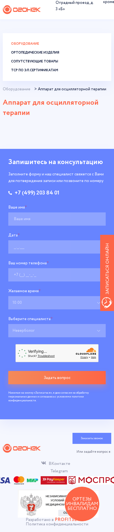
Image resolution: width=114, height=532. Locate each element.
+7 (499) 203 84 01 (37, 193)
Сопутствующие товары (34, 61)
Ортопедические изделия (35, 52)
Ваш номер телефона (28, 263)
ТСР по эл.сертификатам (34, 70)
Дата (14, 235)
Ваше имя (17, 207)
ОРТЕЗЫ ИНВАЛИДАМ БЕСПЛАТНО (82, 504)
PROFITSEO (68, 520)
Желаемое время (24, 291)
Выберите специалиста (30, 319)
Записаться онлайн (107, 268)
